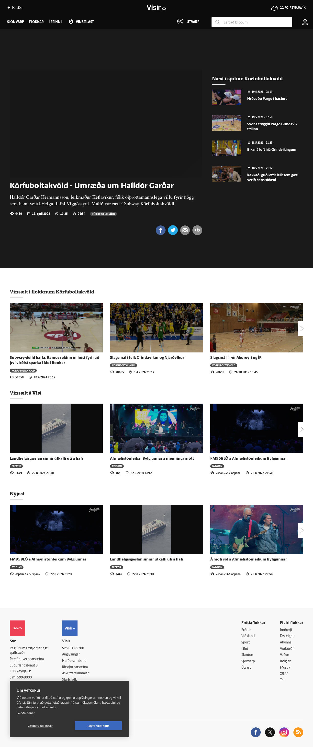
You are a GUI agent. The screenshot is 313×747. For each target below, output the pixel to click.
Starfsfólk (69, 680)
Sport (245, 642)
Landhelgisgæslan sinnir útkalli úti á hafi (46, 459)
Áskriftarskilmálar (75, 673)
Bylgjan (117, 466)
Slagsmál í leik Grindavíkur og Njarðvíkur (147, 358)
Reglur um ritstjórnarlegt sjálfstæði (28, 651)
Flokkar (36, 22)
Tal (282, 680)
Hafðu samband (74, 661)
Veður (284, 655)
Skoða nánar (25, 713)
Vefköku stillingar (40, 726)
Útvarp (246, 668)
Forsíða (17, 7)
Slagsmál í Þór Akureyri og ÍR (236, 358)
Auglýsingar (71, 654)
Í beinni (55, 22)
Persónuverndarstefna (27, 659)
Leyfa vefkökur (98, 726)
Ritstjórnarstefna (75, 667)
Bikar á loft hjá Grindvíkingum (271, 150)
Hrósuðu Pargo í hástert (267, 99)
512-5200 (76, 648)
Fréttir (16, 466)
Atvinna (285, 642)
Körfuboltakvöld (103, 214)
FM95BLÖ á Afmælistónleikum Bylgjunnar (248, 459)
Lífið (244, 649)
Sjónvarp (248, 661)
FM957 (285, 668)
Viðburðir (287, 649)
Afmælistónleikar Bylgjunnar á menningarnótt (152, 459)
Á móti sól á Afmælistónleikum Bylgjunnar (248, 559)
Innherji (286, 630)
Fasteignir (287, 636)
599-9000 (24, 677)
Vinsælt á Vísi (26, 393)
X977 (284, 674)
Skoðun (247, 655)
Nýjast (17, 493)
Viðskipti (248, 636)
